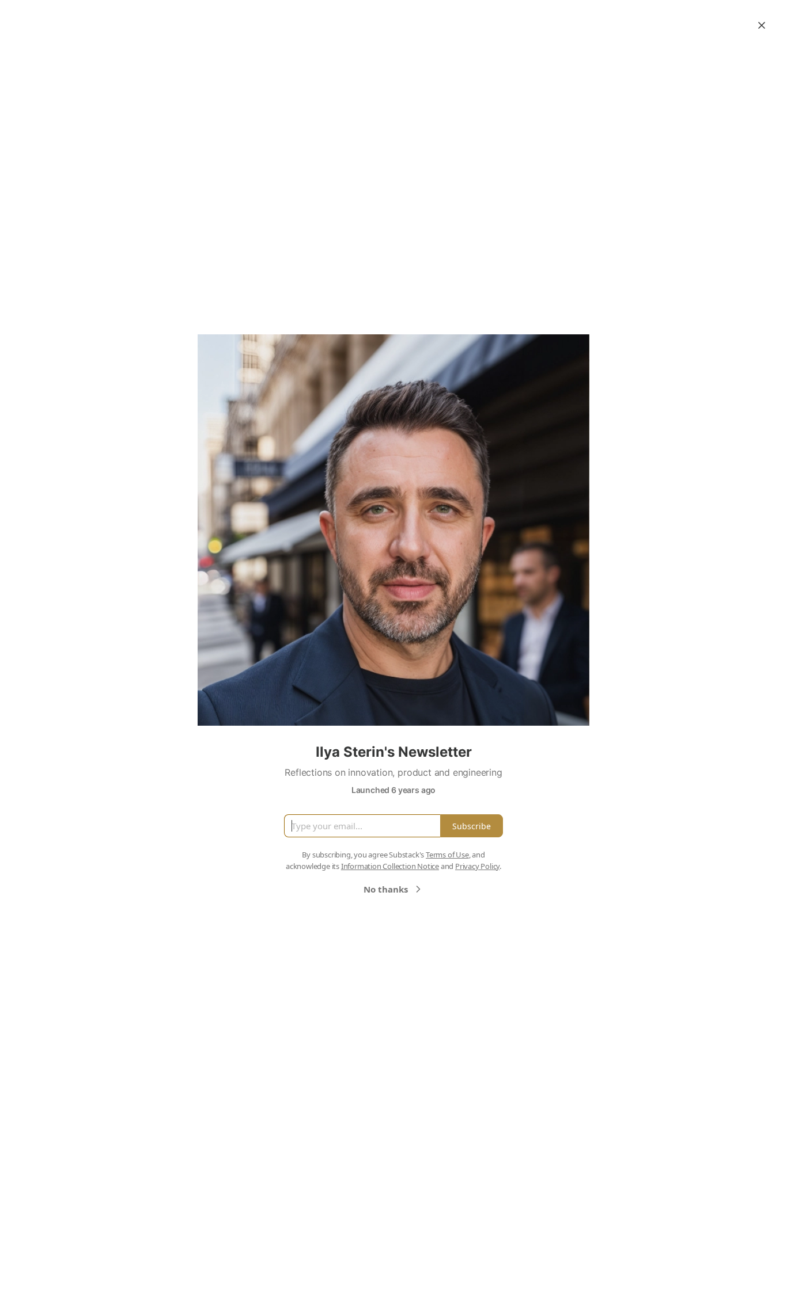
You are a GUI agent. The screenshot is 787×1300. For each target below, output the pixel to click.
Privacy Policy (477, 866)
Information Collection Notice (390, 866)
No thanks (386, 889)
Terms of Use (447, 854)
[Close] (761, 25)
